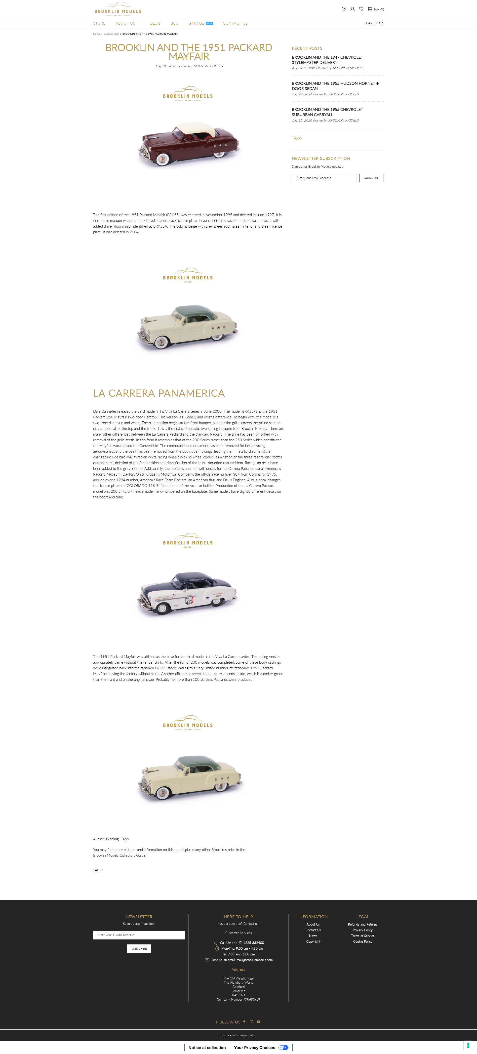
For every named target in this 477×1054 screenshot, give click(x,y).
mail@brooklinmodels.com (255, 960)
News (313, 936)
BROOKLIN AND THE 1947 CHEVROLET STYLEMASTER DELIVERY (327, 60)
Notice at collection (207, 1047)
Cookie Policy (362, 941)
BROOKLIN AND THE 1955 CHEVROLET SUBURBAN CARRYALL (327, 112)
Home (96, 33)
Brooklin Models (118, 8)
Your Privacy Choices (254, 1047)
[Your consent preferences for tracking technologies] (468, 1045)
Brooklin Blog (111, 33)
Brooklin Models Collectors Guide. (120, 855)
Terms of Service (363, 936)
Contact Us (313, 930)
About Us (313, 924)
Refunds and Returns (362, 924)
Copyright (313, 941)
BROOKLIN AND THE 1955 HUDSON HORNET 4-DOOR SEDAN (336, 86)
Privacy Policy (363, 930)
